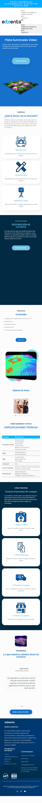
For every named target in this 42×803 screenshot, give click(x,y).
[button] (30, 20)
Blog (22, 16)
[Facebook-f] (17, 791)
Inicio (23, 11)
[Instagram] (21, 791)
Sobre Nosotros (27, 14)
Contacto (24, 18)
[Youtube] (25, 791)
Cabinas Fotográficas (28, 12)
